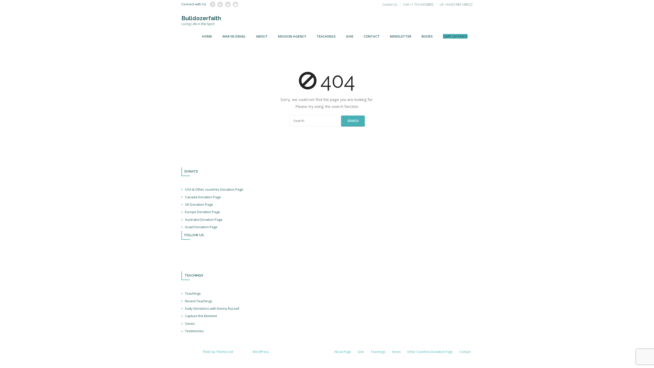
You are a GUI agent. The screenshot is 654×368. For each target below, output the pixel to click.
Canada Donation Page (203, 197)
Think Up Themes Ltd (218, 352)
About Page (342, 352)
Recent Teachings (198, 301)
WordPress (261, 352)
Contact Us (389, 4)
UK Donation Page (199, 204)
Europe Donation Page (202, 212)
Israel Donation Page (201, 227)
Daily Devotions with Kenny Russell (212, 308)
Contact (465, 352)
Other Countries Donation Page (430, 352)
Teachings (193, 293)
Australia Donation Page (204, 219)
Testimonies (194, 331)
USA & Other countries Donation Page (214, 189)
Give (361, 352)
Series (190, 323)
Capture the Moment (201, 316)
